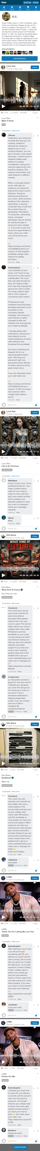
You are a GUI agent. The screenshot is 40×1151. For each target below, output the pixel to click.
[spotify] (22, 590)
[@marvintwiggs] (27, 52)
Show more (15, 131)
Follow (34, 67)
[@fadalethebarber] (30, 52)
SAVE (14, 458)
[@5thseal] (11, 52)
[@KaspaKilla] (7, 52)
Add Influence (20, 58)
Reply (18, 262)
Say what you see (9, 593)
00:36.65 (11, 1010)
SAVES (15, 113)
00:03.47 (11, 865)
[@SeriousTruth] (4, 52)
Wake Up (5, 781)
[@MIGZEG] (23, 52)
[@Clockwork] (19, 52)
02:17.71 (11, 711)
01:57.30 (11, 1136)
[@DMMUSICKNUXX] (15, 52)
